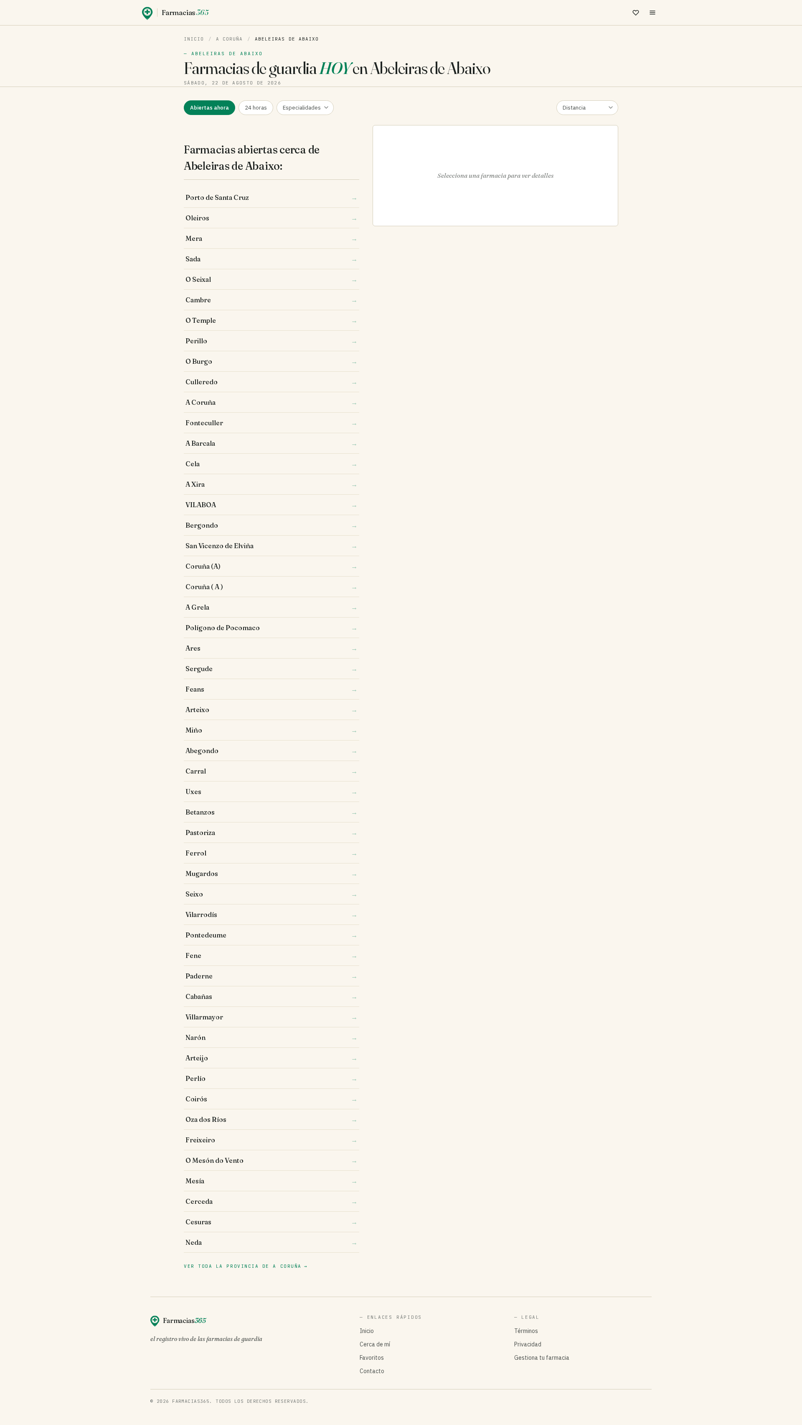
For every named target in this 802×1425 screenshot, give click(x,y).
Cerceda (271, 1201)
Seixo (271, 894)
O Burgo (271, 361)
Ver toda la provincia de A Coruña (245, 1266)
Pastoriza (271, 832)
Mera (271, 238)
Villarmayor (271, 1017)
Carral (271, 771)
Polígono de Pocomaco (271, 627)
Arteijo (271, 1058)
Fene (271, 955)
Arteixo (271, 709)
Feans (271, 689)
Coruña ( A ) (271, 586)
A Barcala (271, 443)
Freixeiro (271, 1140)
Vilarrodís (271, 914)
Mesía (271, 1181)
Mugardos (271, 873)
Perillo (271, 341)
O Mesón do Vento (271, 1160)
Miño (271, 730)
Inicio (194, 39)
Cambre (271, 300)
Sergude (271, 668)
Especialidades (302, 107)
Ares (271, 648)
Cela (271, 464)
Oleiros (271, 218)
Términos (526, 1331)
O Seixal (271, 279)
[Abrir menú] (652, 12)
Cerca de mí (375, 1344)
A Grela (271, 607)
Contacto (372, 1371)
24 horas (256, 107)
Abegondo (271, 750)
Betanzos (271, 812)
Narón (271, 1037)
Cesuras (271, 1222)
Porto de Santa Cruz (271, 197)
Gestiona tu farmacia (541, 1357)
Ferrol (271, 853)
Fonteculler (271, 423)
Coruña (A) (271, 566)
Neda (271, 1242)
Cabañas (271, 996)
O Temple (271, 320)
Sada (271, 259)
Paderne (271, 976)
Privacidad (527, 1344)
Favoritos (372, 1357)
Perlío (271, 1078)
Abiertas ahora (209, 107)
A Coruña (229, 39)
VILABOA (271, 505)
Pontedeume (271, 935)
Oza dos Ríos (271, 1119)
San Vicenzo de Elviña (271, 545)
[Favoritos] (635, 12)
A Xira (271, 484)
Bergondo (271, 525)
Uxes (271, 791)
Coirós (271, 1099)
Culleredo (271, 382)
